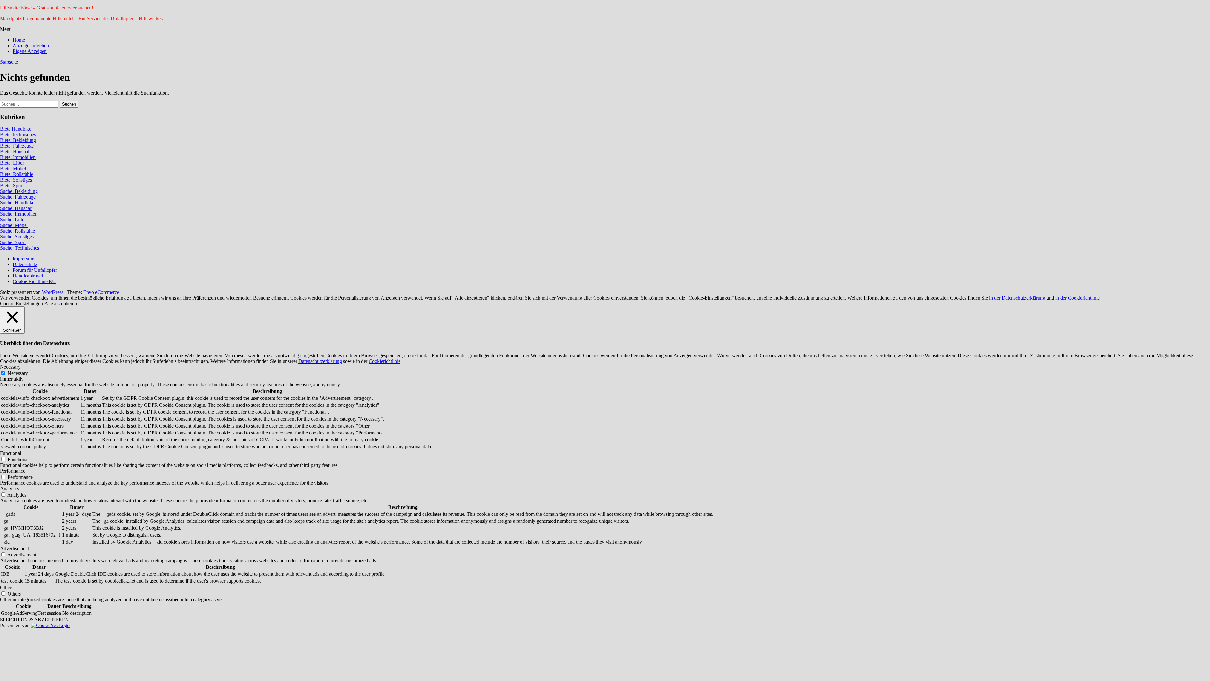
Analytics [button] (9, 488)
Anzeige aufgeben (31, 45)
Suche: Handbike (17, 202)
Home (19, 40)
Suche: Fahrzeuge (18, 197)
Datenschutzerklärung (320, 361)
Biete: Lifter (12, 163)
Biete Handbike (15, 128)
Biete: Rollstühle (16, 174)
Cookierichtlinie (384, 361)
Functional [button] (10, 453)
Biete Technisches (18, 134)
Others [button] (6, 587)
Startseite (9, 62)
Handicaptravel (28, 275)
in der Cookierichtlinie (1077, 297)
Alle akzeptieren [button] (60, 303)
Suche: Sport (13, 242)
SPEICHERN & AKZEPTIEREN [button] (34, 619)
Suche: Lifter (13, 219)
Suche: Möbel (14, 225)
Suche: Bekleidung (19, 191)
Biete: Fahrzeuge (17, 145)
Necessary (18, 373)
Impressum (23, 258)
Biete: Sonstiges (16, 180)
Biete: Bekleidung (18, 140)
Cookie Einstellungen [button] (21, 303)
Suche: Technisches (19, 248)
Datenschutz (25, 264)
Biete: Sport (12, 185)
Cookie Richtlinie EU (34, 281)
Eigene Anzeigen (30, 51)
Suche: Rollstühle (17, 231)
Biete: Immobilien (18, 157)
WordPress (52, 292)
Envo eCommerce (101, 292)
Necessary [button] (10, 367)
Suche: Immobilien (18, 214)
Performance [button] (12, 471)
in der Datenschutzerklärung (1017, 297)
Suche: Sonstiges (17, 236)
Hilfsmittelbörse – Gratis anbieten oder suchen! (46, 7)
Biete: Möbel (13, 168)
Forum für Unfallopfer (35, 270)
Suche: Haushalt (16, 208)
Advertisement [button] (14, 548)
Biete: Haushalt (15, 151)
